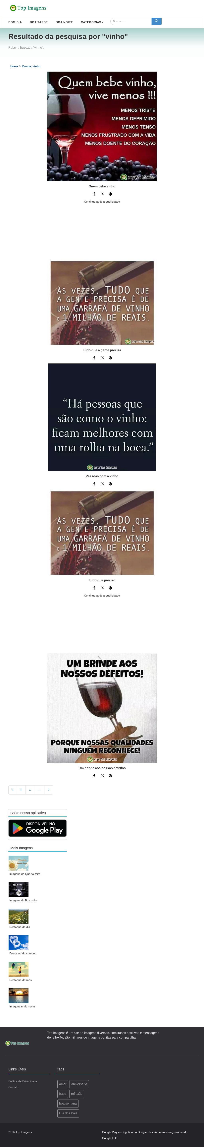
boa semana (68, 1103)
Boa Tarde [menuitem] (39, 22)
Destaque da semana (22, 953)
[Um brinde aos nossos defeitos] (102, 708)
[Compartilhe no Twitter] (103, 195)
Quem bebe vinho (102, 186)
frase (62, 1093)
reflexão (76, 1093)
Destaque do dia (19, 926)
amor (62, 1084)
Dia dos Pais (68, 1113)
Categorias (91, 22)
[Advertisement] (102, 231)
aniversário (79, 1084)
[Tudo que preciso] (102, 532)
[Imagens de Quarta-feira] (18, 863)
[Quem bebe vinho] (102, 126)
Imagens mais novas (22, 1006)
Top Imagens (24, 1132)
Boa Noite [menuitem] (64, 22)
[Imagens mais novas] (18, 995)
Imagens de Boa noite (23, 900)
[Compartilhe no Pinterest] (110, 195)
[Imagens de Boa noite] (18, 889)
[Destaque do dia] (18, 916)
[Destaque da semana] (18, 942)
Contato (13, 1087)
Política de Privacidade (22, 1081)
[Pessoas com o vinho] (102, 417)
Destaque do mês (20, 980)
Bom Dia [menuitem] (15, 22)
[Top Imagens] (28, 8)
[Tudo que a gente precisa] (102, 302)
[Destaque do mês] (18, 969)
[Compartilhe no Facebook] (95, 195)
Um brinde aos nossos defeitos (102, 768)
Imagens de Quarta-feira (24, 873)
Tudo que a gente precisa (102, 350)
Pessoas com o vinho (102, 476)
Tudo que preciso (102, 580)
